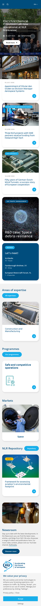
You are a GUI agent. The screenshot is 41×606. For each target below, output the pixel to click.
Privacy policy (8, 593)
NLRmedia (13, 545)
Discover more (11, 551)
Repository (31, 448)
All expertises (10, 295)
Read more (10, 43)
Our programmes (12, 354)
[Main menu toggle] (3, 4)
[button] (8, 4)
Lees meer (34, 336)
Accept (20, 599)
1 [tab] (20, 52)
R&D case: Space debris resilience (18, 234)
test (34, 387)
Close (17, 593)
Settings (21, 603)
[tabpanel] (20, 322)
